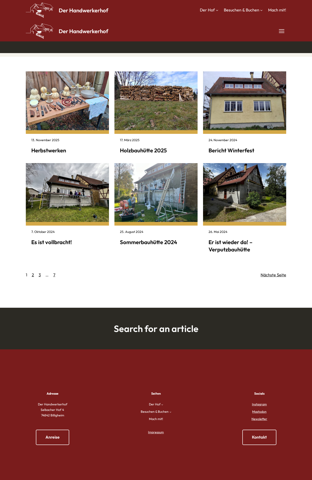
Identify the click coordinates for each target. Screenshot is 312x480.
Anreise (52, 437)
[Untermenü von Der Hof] (217, 10)
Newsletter (259, 419)
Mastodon (259, 412)
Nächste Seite (273, 275)
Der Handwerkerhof (83, 10)
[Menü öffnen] (281, 31)
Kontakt (259, 437)
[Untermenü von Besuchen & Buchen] (261, 10)
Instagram (259, 404)
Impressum (156, 432)
